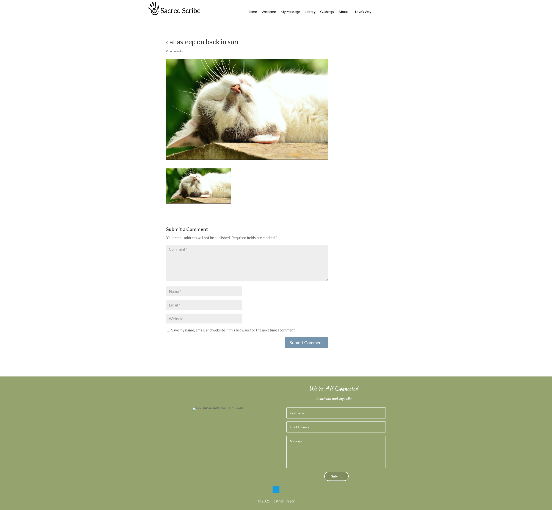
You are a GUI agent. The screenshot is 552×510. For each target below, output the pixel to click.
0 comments (174, 51)
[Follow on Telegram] (276, 489)
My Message (290, 12)
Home (252, 12)
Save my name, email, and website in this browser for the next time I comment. (233, 330)
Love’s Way (363, 12)
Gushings (327, 12)
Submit (336, 476)
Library (310, 12)
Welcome (269, 12)
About (343, 12)
